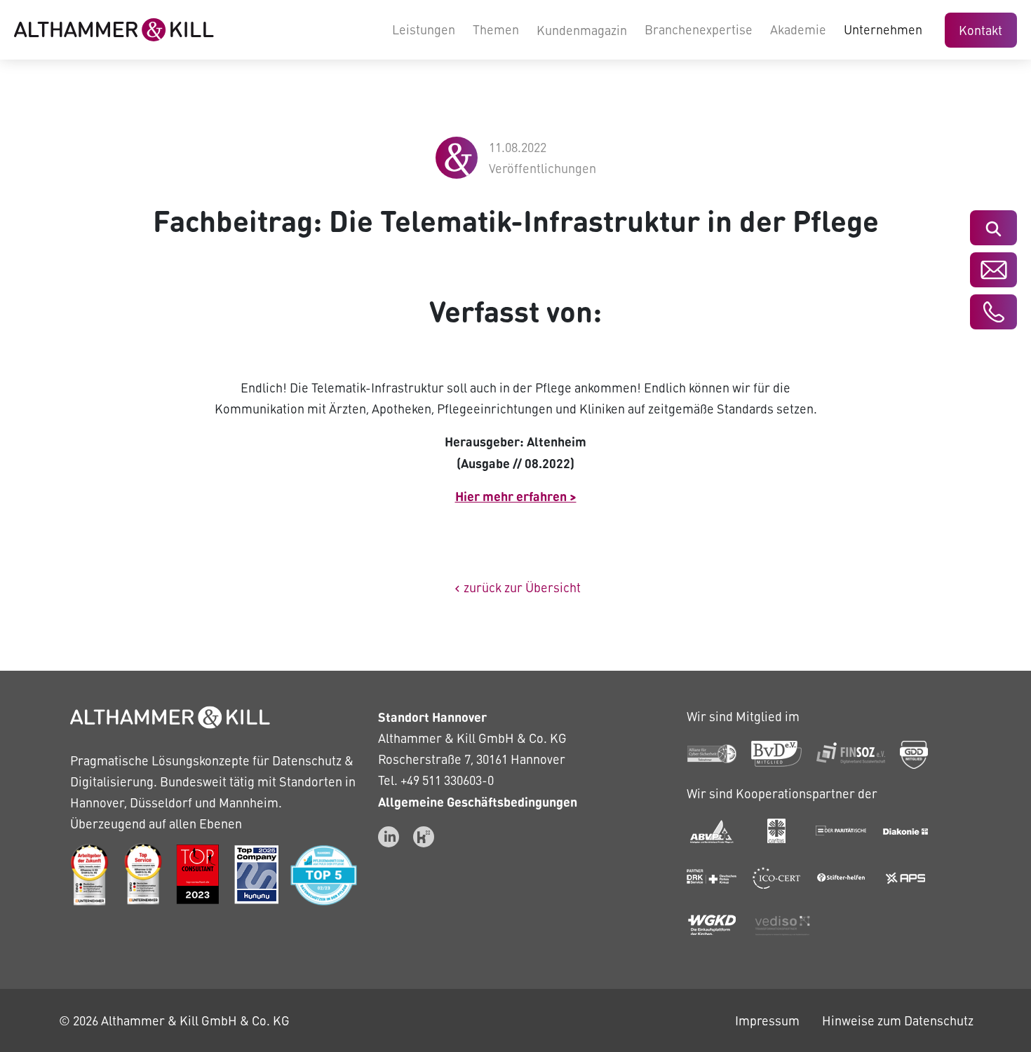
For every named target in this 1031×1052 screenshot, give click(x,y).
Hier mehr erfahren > (516, 495)
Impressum (767, 1020)
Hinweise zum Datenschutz (897, 1020)
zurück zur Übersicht (516, 587)
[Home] (114, 30)
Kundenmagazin (582, 30)
